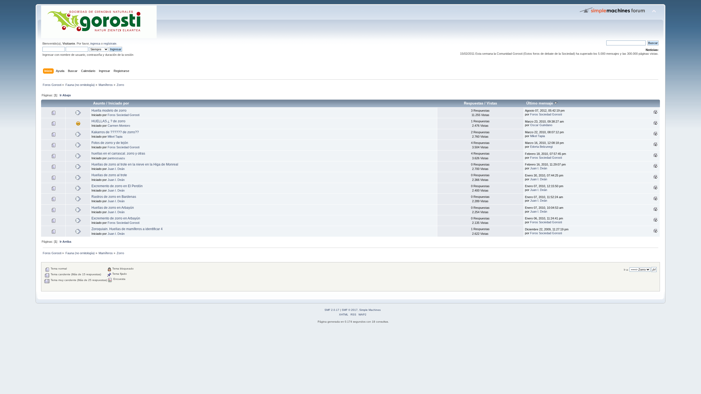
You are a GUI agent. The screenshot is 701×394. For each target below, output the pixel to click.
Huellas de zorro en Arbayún (112, 208)
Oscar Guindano (541, 125)
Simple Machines (370, 309)
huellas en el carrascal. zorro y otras (118, 153)
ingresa (95, 43)
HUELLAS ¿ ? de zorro (108, 121)
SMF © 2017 (350, 309)
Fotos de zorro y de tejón (109, 143)
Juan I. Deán (116, 168)
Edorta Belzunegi (541, 146)
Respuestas (473, 103)
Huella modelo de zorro (109, 110)
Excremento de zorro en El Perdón (117, 186)
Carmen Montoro (119, 125)
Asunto (99, 103)
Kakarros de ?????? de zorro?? (115, 132)
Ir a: (626, 269)
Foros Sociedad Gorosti (123, 115)
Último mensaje (540, 103)
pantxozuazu (116, 158)
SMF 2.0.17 (331, 309)
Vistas (492, 103)
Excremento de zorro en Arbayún (115, 218)
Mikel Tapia (115, 136)
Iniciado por (118, 103)
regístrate (110, 43)
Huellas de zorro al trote (109, 175)
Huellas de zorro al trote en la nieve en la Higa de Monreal (134, 164)
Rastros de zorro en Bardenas (113, 197)
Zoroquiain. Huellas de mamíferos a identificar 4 (127, 229)
